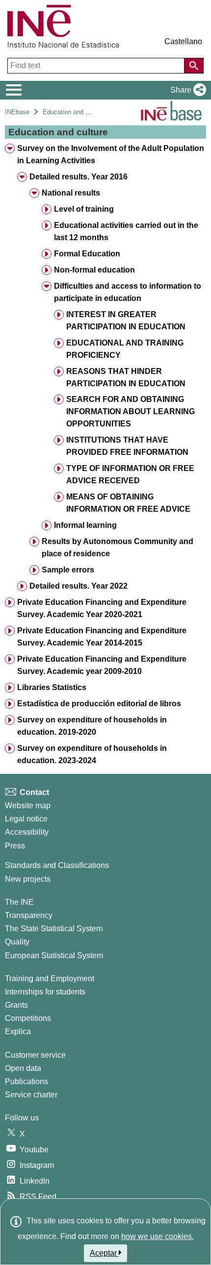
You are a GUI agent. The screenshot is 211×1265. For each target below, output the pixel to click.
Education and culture (74, 112)
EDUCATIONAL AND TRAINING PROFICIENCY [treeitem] (125, 349)
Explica (18, 1031)
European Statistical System (54, 955)
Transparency (29, 915)
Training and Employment (49, 978)
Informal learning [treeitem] (85, 525)
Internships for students (45, 992)
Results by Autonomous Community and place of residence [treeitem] (117, 547)
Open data (23, 1068)
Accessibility (27, 832)
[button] (186, 90)
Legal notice (26, 819)
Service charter (31, 1095)
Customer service (35, 1055)
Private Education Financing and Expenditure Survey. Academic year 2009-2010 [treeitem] (101, 665)
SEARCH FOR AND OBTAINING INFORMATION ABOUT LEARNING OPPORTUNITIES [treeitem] (130, 411)
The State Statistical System (54, 928)
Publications (26, 1081)
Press (15, 846)
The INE (19, 902)
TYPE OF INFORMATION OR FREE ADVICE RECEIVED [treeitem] (130, 474)
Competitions (28, 1018)
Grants (16, 1005)
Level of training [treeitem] (84, 209)
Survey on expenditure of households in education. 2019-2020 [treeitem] (92, 726)
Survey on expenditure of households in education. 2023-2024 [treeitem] (92, 754)
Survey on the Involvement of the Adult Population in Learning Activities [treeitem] (110, 154)
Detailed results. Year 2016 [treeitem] (78, 177)
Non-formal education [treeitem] (94, 270)
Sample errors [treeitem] (68, 570)
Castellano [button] (183, 41)
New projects (28, 879)
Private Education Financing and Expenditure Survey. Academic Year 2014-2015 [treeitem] (101, 636)
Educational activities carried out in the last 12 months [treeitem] (126, 231)
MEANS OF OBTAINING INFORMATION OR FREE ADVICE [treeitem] (128, 503)
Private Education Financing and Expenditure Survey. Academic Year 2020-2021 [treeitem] (101, 608)
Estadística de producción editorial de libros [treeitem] (99, 703)
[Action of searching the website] (194, 66)
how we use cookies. (157, 1236)
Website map (28, 805)
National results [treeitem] (71, 193)
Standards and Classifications (57, 865)
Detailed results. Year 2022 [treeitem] (78, 586)
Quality (17, 942)
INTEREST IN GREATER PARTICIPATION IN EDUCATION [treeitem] (125, 320)
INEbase (17, 112)
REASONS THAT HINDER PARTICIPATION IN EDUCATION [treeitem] (125, 377)
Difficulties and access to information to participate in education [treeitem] (127, 292)
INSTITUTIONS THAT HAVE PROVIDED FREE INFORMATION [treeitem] (127, 446)
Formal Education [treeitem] (87, 253)
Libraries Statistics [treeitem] (51, 687)
